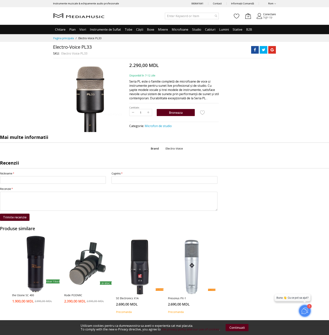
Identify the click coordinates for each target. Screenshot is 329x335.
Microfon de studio (158, 126)
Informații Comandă (242, 3)
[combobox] (192, 16)
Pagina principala (63, 38)
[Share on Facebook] (255, 50)
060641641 (197, 3)
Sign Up (267, 17)
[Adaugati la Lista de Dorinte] (202, 112)
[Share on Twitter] (263, 50)
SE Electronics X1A (127, 298)
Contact (217, 3)
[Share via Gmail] (272, 50)
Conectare (269, 14)
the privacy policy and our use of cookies (190, 329)
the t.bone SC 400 (23, 295)
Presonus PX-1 (177, 298)
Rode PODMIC (73, 295)
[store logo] (79, 16)
